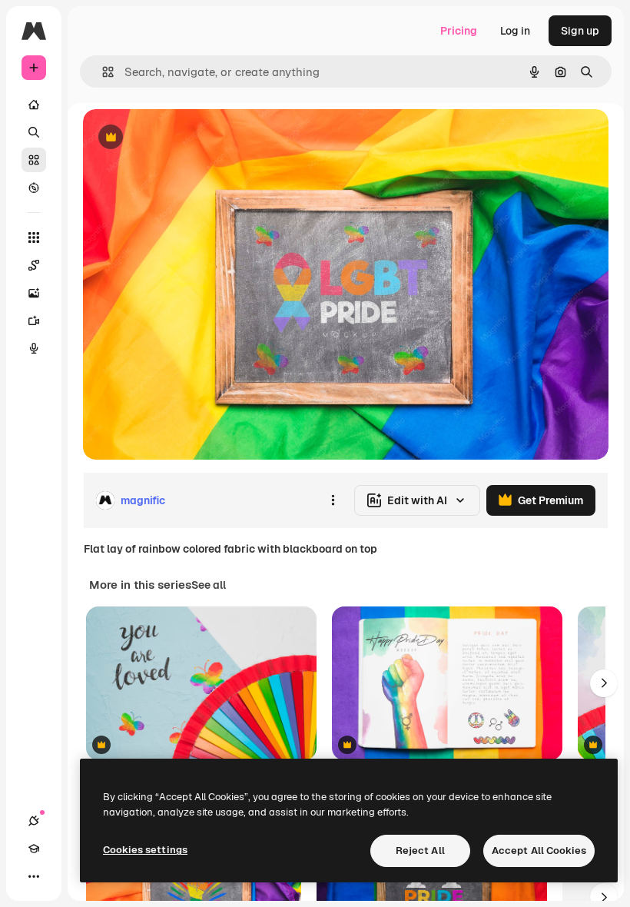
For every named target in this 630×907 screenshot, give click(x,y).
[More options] (332, 500)
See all (208, 585)
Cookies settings (145, 849)
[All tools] (34, 237)
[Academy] (34, 848)
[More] (34, 876)
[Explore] (34, 187)
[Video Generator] (34, 320)
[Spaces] (34, 265)
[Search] (34, 132)
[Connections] (34, 821)
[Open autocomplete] (102, 72)
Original (181, 138)
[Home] (34, 104)
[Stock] (34, 160)
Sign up (580, 31)
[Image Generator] (34, 293)
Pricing (458, 31)
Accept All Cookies (539, 850)
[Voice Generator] (34, 348)
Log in (515, 31)
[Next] (604, 683)
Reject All (420, 850)
